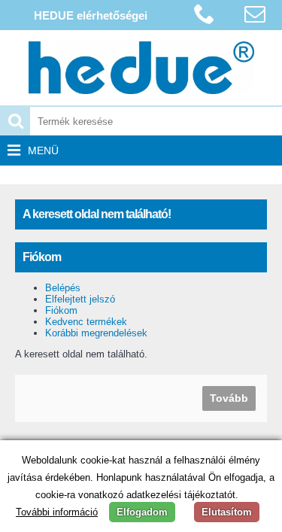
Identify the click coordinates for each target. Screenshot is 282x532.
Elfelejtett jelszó (80, 299)
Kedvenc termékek (86, 321)
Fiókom (61, 310)
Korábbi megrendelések (96, 333)
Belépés (62, 287)
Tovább (229, 398)
